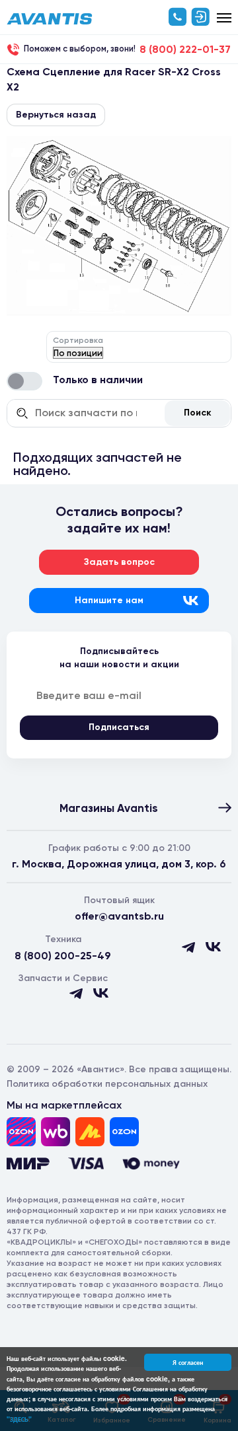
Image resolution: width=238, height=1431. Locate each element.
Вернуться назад (56, 114)
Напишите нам (109, 600)
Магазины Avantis (109, 808)
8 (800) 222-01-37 (185, 49)
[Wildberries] (55, 1131)
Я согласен (188, 1362)
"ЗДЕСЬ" (19, 1419)
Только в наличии (98, 379)
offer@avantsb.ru (119, 916)
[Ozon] (21, 1131)
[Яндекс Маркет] (89, 1131)
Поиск (198, 412)
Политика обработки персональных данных (107, 1083)
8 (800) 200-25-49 (63, 955)
